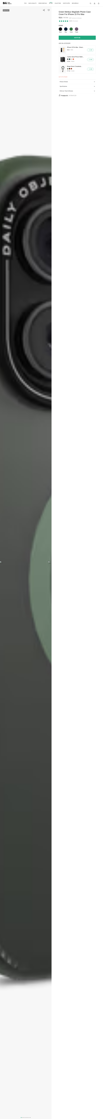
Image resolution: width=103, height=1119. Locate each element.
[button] (77, 81)
